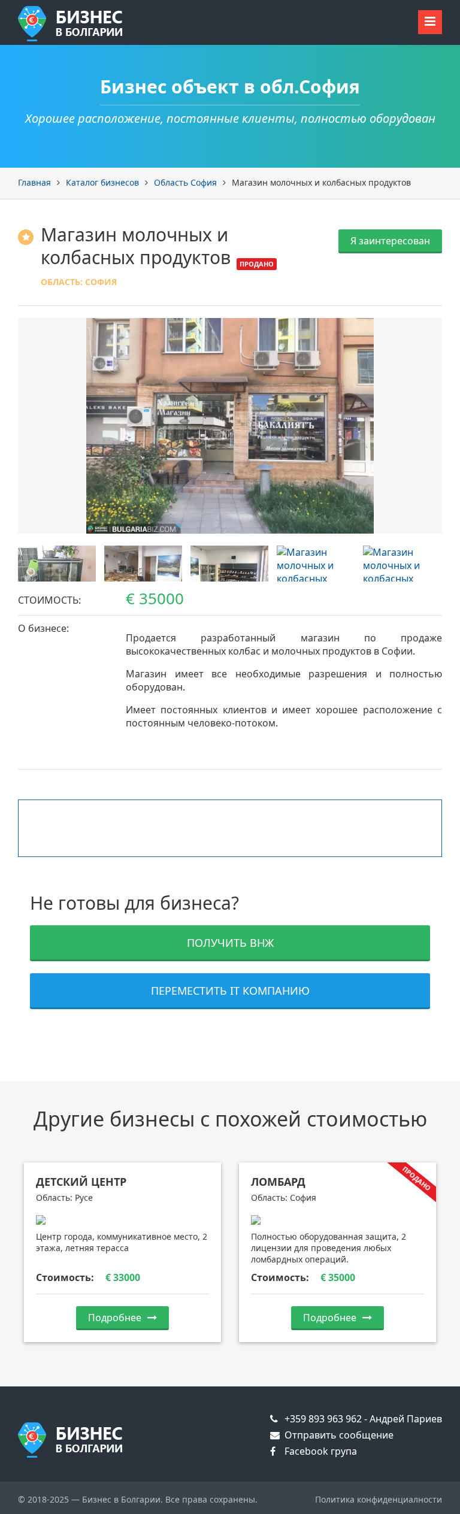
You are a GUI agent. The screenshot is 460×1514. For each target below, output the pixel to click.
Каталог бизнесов (102, 182)
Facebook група (319, 1451)
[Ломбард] (337, 1220)
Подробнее (114, 1317)
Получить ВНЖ (230, 942)
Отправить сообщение (338, 1435)
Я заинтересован (390, 240)
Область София (185, 182)
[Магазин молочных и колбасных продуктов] (230, 426)
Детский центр (81, 1181)
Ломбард (278, 1181)
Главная (34, 182)
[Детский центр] (122, 1220)
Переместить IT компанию (230, 990)
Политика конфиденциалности (378, 1499)
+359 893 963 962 (322, 1418)
